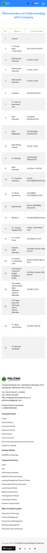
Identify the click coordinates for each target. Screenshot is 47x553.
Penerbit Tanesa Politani (11, 503)
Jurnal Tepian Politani (9, 499)
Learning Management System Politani (16, 480)
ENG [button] (36, 3)
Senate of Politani (8, 430)
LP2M (4, 465)
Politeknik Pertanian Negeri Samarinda (29, 543)
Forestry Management (10, 517)
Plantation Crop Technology (12, 529)
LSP (3, 469)
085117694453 (10, 408)
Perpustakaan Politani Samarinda (14, 484)
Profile (4, 418)
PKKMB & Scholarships (10, 455)
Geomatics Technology (10, 513)
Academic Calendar (9, 445)
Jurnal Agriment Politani (10, 496)
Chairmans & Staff (8, 426)
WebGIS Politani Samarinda (12, 476)
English (9, 548)
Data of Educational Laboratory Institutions (18, 442)
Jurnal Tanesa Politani (9, 488)
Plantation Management (11, 525)
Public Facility (7, 434)
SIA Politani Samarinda (10, 473)
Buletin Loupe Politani (10, 492)
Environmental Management (12, 521)
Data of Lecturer (8, 438)
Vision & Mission (7, 422)
